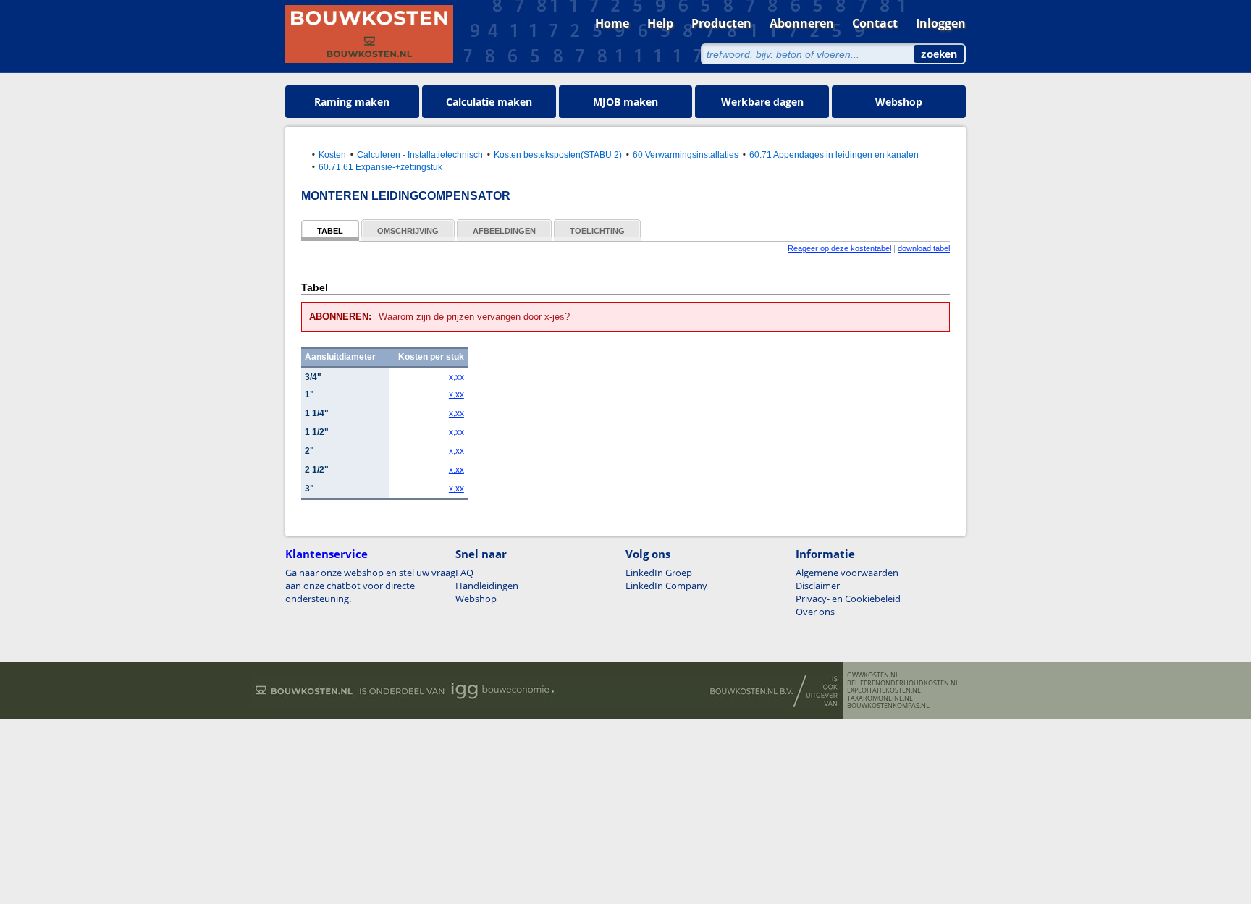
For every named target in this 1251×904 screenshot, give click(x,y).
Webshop (898, 102)
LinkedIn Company (666, 585)
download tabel (924, 248)
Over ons (815, 611)
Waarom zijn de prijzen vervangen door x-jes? (474, 316)
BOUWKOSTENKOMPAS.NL (888, 705)
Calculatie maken (489, 102)
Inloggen (941, 23)
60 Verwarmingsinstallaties (685, 154)
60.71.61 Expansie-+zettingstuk (380, 167)
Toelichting (597, 231)
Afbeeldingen (504, 231)
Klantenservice (326, 553)
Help (660, 23)
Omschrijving (408, 231)
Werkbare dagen (762, 102)
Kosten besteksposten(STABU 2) (558, 154)
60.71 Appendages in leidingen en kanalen (834, 154)
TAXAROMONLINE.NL (880, 698)
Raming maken (351, 102)
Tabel (330, 231)
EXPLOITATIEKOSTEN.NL (884, 690)
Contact (875, 23)
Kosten (332, 154)
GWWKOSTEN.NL (873, 675)
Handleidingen (486, 585)
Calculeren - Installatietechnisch (420, 154)
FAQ (464, 572)
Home (612, 23)
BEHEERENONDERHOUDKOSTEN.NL (903, 683)
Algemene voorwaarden (847, 572)
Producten (721, 23)
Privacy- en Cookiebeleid (848, 598)
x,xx (456, 377)
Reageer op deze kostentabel (839, 248)
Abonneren (802, 23)
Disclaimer (818, 585)
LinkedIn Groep (659, 572)
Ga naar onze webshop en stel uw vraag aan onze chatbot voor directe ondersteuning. (370, 585)
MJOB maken (625, 102)
